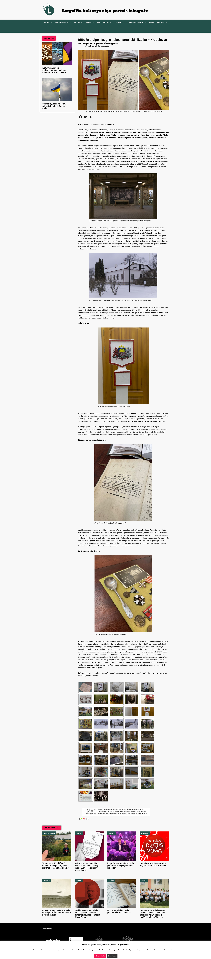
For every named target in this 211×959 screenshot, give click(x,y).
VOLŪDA (78, 833)
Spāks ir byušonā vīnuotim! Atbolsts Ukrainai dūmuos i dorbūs (54, 106)
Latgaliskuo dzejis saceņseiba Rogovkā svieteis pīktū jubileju (153, 864)
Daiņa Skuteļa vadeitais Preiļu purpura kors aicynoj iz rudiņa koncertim (120, 865)
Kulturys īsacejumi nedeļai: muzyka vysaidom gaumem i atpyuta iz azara (54, 70)
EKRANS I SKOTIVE (49, 833)
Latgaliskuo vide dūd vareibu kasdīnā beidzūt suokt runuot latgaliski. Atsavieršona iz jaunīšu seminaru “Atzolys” (152, 913)
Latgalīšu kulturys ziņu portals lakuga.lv (105, 10)
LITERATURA (144, 833)
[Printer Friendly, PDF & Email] (84, 819)
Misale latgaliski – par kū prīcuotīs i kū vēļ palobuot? (119, 911)
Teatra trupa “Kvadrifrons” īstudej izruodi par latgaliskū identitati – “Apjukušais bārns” (55, 865)
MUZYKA (111, 833)
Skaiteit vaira (112, 956)
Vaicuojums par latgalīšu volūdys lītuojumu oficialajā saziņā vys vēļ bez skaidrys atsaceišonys (87, 866)
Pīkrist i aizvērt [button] (100, 956)
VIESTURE (47, 880)
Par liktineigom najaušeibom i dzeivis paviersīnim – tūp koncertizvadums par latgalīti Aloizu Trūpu (88, 913)
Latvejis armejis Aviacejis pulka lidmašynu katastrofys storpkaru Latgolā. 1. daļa (56, 912)
